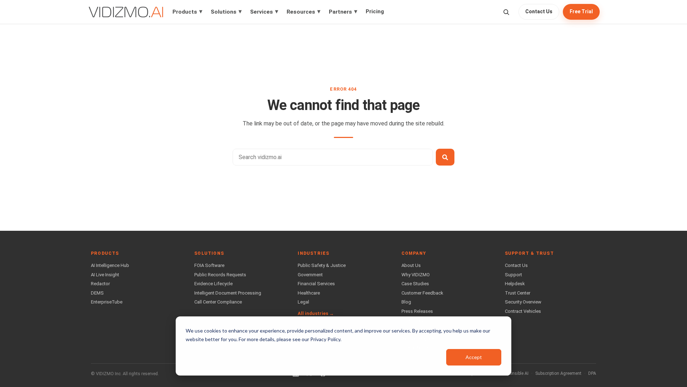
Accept (474, 357)
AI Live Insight (105, 274)
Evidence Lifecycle (213, 283)
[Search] (445, 157)
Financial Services (316, 283)
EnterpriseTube (106, 302)
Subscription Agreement (558, 373)
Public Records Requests (220, 274)
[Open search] (506, 12)
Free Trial (581, 11)
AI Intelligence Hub (110, 265)
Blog (406, 302)
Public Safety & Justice (322, 265)
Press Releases (417, 311)
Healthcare (309, 293)
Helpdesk (515, 283)
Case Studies (415, 283)
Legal (303, 302)
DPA (592, 373)
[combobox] (333, 157)
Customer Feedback (422, 293)
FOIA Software (209, 265)
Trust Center (517, 293)
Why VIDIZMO (415, 274)
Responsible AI (514, 373)
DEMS (97, 293)
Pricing (375, 11)
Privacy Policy (325, 339)
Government (310, 274)
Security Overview (523, 302)
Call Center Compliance (218, 302)
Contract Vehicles (523, 311)
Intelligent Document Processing (227, 293)
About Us (411, 265)
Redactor (100, 283)
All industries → (316, 313)
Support (513, 274)
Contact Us (538, 11)
